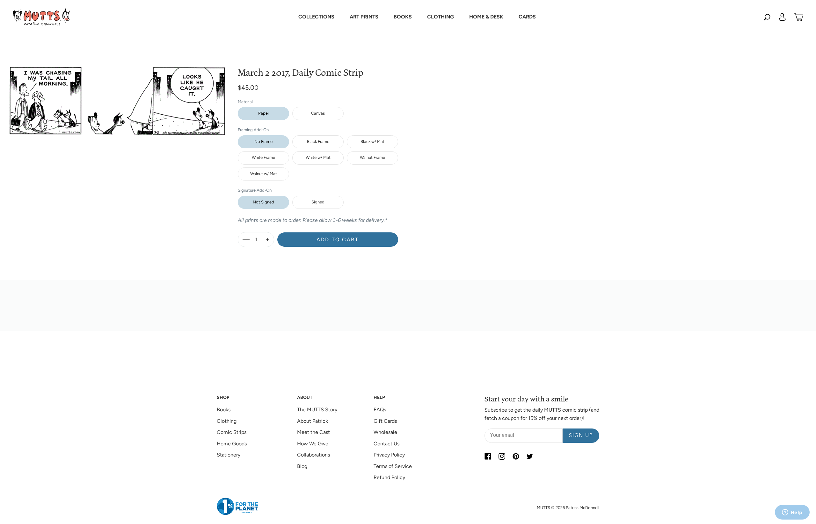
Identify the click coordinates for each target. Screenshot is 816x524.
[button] (316, 17)
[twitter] (530, 456)
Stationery (228, 455)
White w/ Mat (318, 157)
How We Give (312, 444)
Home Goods (232, 444)
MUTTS (543, 507)
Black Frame (318, 141)
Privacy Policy (389, 455)
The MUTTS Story (317, 410)
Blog (302, 466)
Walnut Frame (372, 157)
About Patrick (312, 421)
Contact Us (386, 444)
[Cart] (798, 17)
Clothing (227, 421)
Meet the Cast (313, 432)
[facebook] (488, 456)
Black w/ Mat (372, 141)
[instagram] (502, 456)
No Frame (263, 141)
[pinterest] (516, 456)
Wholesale (385, 432)
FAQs (380, 410)
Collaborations (313, 455)
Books (223, 410)
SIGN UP (581, 435)
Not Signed (263, 202)
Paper (263, 113)
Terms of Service (393, 466)
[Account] (782, 17)
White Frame (263, 157)
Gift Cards (385, 421)
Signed (317, 202)
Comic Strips (231, 432)
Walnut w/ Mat (263, 173)
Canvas (318, 113)
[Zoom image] (117, 95)
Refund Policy (389, 477)
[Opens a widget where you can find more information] (792, 513)
